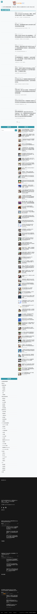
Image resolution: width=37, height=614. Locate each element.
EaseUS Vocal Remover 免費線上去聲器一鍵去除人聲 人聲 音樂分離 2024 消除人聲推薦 (28, 296)
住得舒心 (3, 453)
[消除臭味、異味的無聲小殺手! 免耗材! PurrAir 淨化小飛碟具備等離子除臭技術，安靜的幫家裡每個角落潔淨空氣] (7, 48)
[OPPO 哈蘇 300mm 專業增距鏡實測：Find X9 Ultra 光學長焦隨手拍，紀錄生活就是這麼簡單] (3, 565)
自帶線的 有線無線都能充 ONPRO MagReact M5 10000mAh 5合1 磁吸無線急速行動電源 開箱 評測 (28, 243)
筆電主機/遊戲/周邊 (5, 396)
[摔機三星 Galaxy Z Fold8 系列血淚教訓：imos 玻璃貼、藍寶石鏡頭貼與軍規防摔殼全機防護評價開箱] (3, 536)
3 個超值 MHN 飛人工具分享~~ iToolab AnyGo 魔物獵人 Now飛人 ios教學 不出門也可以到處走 (28, 301)
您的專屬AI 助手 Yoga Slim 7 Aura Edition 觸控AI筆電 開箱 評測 (11, 605)
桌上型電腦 (4, 402)
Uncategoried (4, 456)
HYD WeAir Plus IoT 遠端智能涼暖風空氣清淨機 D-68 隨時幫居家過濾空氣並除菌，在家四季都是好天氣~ (25, 81)
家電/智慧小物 (4, 409)
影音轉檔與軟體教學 (5, 381)
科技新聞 (3, 466)
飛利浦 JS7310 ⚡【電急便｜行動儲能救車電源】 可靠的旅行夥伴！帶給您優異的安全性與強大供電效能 (28, 248)
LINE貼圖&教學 (4, 430)
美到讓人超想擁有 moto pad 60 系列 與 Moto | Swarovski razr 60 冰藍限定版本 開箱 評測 (28, 176)
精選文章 (3, 383)
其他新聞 (3, 470)
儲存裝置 (3, 404)
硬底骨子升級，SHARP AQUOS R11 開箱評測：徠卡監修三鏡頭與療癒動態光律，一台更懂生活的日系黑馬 (12, 570)
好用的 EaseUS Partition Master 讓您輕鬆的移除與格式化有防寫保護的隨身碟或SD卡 (28, 181)
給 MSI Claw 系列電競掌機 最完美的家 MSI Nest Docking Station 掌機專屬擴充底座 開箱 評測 (28, 284)
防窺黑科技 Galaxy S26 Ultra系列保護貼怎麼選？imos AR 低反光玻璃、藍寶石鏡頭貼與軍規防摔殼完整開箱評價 (28, 164)
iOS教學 (3, 432)
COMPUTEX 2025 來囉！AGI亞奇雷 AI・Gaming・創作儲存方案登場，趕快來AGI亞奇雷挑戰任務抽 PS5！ (28, 238)
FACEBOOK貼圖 (4, 445)
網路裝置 (3, 400)
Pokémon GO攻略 (5, 424)
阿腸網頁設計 (34, 612)
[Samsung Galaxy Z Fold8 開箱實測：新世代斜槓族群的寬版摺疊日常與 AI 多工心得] (3, 560)
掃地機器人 (4, 413)
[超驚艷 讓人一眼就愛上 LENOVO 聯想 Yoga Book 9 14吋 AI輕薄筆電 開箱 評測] (3, 597)
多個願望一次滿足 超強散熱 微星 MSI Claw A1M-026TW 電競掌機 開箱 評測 (28, 345)
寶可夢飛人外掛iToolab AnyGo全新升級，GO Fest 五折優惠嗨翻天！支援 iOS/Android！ (27, 225)
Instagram (14, 612)
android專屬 (4, 443)
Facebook (5, 612)
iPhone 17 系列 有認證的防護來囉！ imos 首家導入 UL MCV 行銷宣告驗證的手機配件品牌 (28, 207)
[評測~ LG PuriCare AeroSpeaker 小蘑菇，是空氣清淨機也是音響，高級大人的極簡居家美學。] (7, 16)
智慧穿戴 (3, 387)
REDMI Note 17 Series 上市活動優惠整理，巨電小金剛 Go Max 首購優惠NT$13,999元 (28, 360)
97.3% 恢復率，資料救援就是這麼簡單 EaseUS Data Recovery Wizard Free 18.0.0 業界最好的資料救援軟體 (27, 315)
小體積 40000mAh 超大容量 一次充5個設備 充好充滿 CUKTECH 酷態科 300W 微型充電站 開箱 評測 (28, 310)
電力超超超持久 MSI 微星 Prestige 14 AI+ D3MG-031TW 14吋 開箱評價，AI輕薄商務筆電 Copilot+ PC (28, 154)
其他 (3, 392)
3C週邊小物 (4, 415)
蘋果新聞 (3, 468)
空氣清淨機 (4, 411)
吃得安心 (3, 458)
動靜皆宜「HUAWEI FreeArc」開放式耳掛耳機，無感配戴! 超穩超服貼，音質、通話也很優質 (28, 271)
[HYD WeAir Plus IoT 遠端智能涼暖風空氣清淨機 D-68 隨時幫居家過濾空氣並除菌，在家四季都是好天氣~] (7, 81)
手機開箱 (3, 394)
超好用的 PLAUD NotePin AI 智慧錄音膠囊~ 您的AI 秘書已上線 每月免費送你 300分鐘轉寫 (28, 234)
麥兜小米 (16, 12)
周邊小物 (3, 390)
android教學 (4, 436)
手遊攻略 (3, 441)
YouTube (10, 612)
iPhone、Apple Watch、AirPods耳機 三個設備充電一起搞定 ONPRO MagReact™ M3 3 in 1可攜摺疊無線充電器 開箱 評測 (28, 266)
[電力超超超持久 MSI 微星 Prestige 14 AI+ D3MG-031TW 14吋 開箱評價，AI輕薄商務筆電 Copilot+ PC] (9, 582)
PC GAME (3, 428)
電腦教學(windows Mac (6, 439)
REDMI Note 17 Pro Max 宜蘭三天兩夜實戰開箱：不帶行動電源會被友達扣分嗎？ (12, 532)
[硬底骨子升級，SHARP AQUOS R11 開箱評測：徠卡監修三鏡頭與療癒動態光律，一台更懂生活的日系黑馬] (3, 570)
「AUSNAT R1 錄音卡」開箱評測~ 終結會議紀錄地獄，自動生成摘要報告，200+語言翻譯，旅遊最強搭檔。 (28, 135)
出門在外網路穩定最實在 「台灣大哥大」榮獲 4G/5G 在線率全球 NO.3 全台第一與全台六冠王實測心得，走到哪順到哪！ (28, 130)
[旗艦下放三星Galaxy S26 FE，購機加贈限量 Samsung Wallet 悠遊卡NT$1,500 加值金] (9, 516)
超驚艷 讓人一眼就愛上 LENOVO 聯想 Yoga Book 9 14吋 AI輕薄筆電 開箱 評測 (12, 596)
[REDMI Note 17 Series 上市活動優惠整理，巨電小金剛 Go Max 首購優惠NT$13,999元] (3, 528)
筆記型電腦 (4, 407)
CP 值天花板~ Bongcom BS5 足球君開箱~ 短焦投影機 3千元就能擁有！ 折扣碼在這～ (28, 140)
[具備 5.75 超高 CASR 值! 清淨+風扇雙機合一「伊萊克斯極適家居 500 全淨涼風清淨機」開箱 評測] (7, 37)
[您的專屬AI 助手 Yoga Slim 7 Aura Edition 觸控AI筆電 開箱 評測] (3, 605)
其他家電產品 (4, 419)
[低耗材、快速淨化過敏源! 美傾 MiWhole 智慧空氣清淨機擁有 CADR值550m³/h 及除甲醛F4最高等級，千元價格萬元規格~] (7, 70)
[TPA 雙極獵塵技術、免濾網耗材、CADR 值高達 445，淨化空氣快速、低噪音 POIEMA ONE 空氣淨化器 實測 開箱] (7, 59)
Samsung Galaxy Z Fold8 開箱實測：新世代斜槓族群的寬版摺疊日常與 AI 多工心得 (12, 560)
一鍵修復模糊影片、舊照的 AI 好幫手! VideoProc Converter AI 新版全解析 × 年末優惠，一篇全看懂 (28, 186)
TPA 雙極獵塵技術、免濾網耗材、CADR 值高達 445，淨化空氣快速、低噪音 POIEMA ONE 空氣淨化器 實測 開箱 (25, 59)
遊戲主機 (3, 398)
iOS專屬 (3, 434)
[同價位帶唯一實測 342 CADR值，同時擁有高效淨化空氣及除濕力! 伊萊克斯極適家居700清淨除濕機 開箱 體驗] (7, 92)
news (2, 462)
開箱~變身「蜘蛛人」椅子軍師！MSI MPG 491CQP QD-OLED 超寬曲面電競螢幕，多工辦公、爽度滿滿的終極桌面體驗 (28, 202)
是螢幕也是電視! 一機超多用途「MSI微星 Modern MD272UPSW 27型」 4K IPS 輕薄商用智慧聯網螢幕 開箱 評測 (28, 253)
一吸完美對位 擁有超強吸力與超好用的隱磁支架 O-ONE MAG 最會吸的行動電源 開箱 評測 (28, 350)
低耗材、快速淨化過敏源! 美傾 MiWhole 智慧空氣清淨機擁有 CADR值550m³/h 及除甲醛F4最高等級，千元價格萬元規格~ (25, 70)
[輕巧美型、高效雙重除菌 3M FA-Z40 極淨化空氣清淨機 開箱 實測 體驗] (7, 26)
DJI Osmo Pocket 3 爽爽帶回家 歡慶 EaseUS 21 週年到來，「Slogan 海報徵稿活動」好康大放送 (28, 212)
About (2, 612)
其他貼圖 (3, 426)
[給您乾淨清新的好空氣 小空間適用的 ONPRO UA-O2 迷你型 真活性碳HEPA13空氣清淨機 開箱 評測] (7, 103)
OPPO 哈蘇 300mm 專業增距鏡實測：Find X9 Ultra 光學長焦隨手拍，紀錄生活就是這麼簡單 (12, 564)
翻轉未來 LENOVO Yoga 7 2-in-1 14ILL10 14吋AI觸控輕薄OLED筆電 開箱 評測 (12, 601)
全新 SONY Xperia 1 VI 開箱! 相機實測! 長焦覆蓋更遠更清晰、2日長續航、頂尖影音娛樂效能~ (28, 323)
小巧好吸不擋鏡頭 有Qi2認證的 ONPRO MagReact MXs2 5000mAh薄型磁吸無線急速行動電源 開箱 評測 (28, 216)
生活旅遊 (3, 451)
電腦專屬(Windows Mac (6, 447)
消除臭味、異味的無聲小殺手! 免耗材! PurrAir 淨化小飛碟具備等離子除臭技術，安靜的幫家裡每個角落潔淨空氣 (25, 48)
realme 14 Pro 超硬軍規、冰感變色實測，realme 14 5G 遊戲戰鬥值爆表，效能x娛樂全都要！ (28, 262)
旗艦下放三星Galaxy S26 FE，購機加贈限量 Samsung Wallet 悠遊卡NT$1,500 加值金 (28, 355)
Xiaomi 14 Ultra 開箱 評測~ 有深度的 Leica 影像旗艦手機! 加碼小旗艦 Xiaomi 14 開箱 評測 (28, 328)
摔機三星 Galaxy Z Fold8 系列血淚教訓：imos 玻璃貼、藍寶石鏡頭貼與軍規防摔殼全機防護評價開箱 (28, 369)
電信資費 (3, 464)
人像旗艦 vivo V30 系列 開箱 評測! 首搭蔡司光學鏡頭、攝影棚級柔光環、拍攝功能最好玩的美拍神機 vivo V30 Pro (28, 341)
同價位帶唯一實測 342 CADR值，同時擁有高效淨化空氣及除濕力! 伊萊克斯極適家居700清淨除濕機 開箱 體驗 (25, 91)
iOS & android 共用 (5, 449)
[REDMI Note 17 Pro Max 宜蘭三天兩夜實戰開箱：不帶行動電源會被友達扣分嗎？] (3, 532)
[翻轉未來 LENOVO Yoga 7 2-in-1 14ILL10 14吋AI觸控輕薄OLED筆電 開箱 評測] (3, 601)
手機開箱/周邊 (4, 385)
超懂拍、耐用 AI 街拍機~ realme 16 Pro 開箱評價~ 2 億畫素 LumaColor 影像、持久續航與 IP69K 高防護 (28, 159)
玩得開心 (3, 460)
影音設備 (3, 417)
